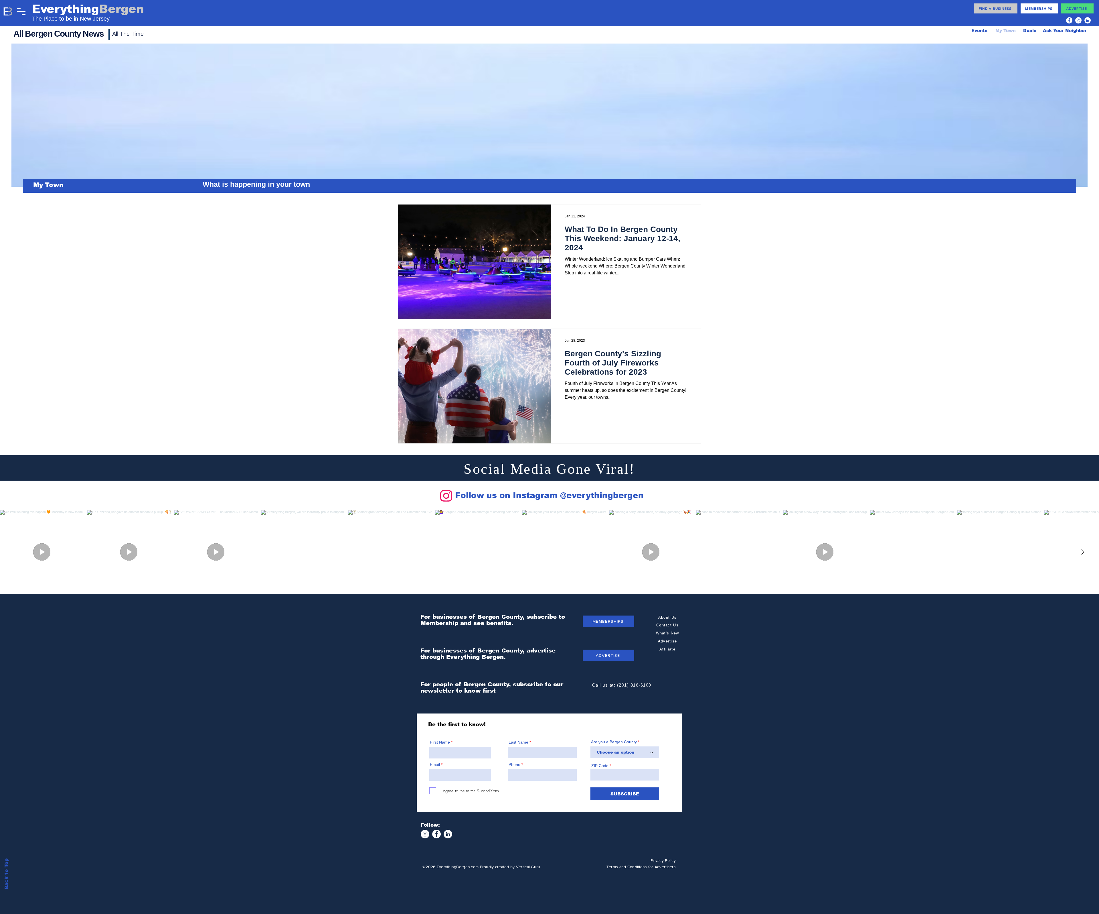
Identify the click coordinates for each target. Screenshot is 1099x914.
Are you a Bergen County (614, 742)
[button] (21, 11)
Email (435, 764)
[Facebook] (1069, 20)
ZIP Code (599, 766)
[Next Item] (1083, 552)
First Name (440, 742)
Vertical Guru (528, 866)
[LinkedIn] (1087, 20)
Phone (514, 764)
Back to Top (6, 874)
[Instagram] (1078, 20)
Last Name (518, 742)
